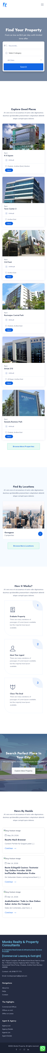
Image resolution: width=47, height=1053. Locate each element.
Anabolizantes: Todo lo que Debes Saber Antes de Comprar (23, 902)
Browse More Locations (23, 546)
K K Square (8, 155)
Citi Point (8, 262)
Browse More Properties (23, 446)
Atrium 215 (8, 368)
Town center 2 (10, 209)
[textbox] (25, 60)
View (9, 170)
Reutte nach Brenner (15, 839)
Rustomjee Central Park (14, 315)
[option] (23, 137)
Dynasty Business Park (13, 422)
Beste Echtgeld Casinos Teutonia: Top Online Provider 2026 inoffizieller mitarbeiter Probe (21, 870)
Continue (9, 848)
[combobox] (25, 60)
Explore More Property (23, 771)
